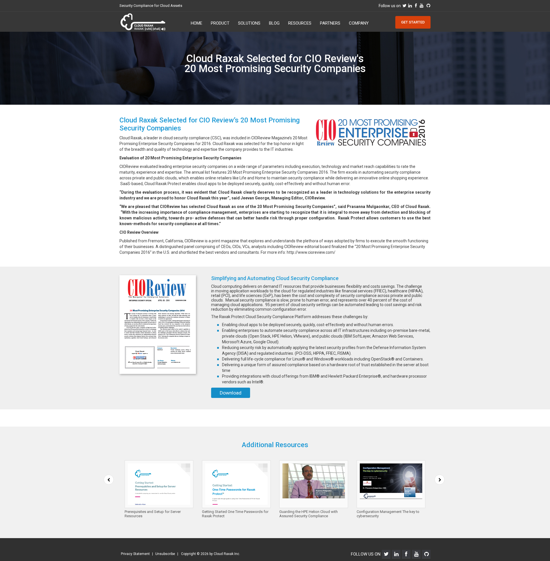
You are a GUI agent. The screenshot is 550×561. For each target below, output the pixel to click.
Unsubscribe (165, 554)
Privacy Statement (135, 554)
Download (230, 393)
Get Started (413, 22)
